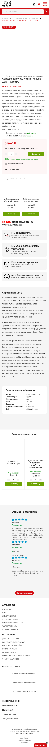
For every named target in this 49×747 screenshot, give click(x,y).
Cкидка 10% (40, 745)
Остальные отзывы (24, 593)
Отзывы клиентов (10, 629)
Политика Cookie (9, 649)
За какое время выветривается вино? (23, 673)
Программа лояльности (12, 623)
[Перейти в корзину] (38, 4)
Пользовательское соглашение (16, 655)
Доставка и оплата (10, 639)
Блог (4, 613)
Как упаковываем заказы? (13, 642)
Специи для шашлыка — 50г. (13, 462)
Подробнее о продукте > (11, 129)
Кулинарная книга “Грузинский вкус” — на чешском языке (35, 464)
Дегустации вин (9, 616)
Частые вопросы (9, 626)
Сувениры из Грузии (19, 18)
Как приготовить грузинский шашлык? (24, 682)
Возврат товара (9, 652)
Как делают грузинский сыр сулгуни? (24, 691)
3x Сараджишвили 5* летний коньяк (11, 200)
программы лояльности (29, 148)
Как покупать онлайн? (12, 645)
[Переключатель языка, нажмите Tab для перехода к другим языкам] (29, 4)
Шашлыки (34, 18)
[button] (11, 214)
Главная (5, 18)
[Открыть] (45, 3)
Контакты (6, 609)
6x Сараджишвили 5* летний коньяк (31, 200)
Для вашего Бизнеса (11, 619)
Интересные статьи (11, 667)
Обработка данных (10, 659)
